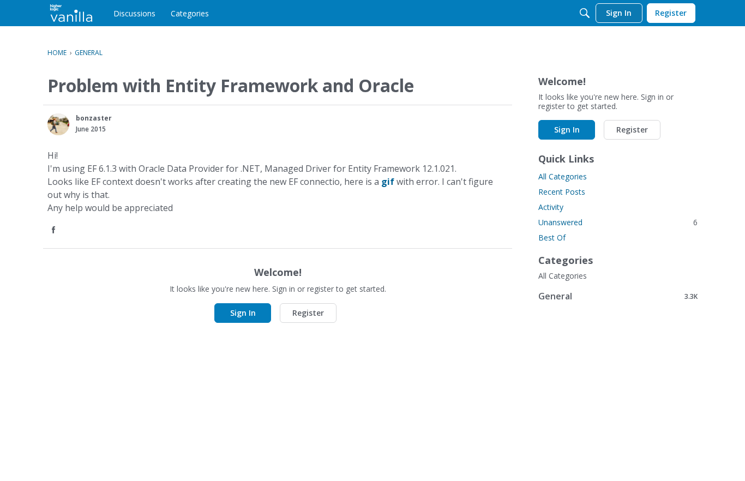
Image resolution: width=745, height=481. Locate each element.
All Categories (562, 176)
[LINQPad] (71, 13)
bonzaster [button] (94, 118)
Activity (550, 207)
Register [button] (308, 313)
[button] (58, 124)
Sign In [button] (243, 313)
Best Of (552, 237)
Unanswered (618, 222)
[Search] (584, 13)
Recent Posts (561, 192)
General (618, 296)
